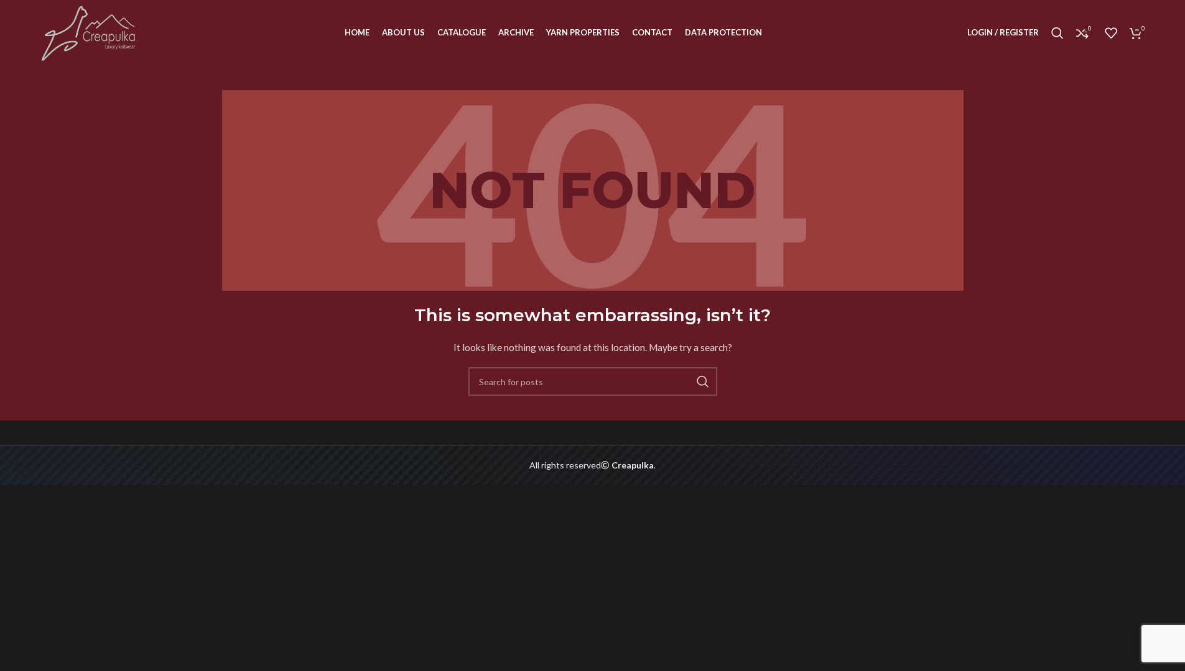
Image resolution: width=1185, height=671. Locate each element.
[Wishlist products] (1111, 33)
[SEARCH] (703, 381)
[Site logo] (89, 31)
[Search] (1057, 33)
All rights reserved (565, 465)
